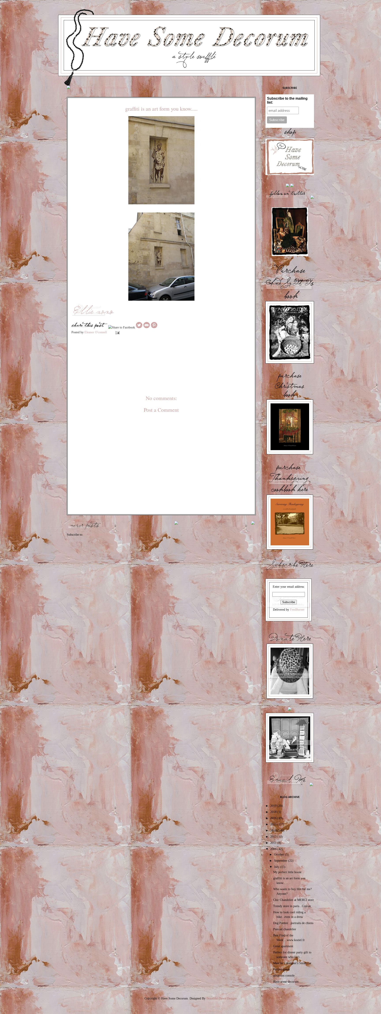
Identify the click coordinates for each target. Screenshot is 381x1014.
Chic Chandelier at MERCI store (293, 900)
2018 (273, 812)
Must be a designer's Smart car (292, 963)
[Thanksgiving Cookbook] (290, 549)
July (277, 867)
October (279, 854)
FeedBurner (297, 609)
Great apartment (283, 946)
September (281, 860)
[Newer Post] (84, 525)
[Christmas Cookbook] (290, 453)
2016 (273, 818)
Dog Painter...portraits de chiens (293, 923)
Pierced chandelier (284, 929)
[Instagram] (287, 186)
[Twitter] (287, 198)
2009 (273, 849)
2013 (273, 836)
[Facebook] (292, 186)
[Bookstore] (290, 762)
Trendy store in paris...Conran (292, 906)
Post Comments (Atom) (99, 534)
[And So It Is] (289, 363)
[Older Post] (253, 522)
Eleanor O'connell (96, 332)
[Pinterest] (312, 198)
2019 (273, 805)
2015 (273, 824)
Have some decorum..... (288, 981)
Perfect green (281, 969)
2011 (273, 842)
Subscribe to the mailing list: (287, 100)
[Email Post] (117, 332)
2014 (273, 830)
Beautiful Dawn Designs (221, 998)
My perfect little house (287, 872)
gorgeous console (284, 975)
